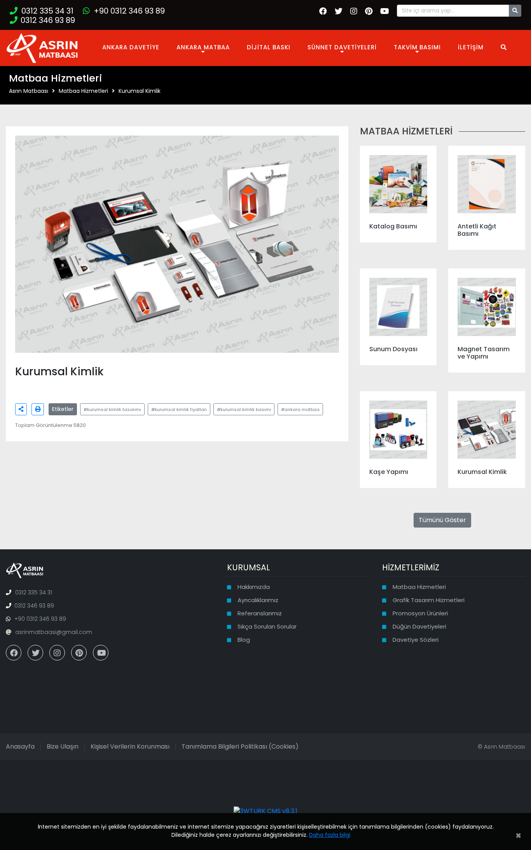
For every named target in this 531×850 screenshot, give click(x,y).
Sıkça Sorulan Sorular (267, 626)
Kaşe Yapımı (388, 471)
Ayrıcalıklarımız (258, 600)
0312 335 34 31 (47, 10)
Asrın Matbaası (28, 91)
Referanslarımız (260, 613)
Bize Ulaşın (63, 746)
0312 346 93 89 (48, 20)
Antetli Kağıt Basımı (477, 230)
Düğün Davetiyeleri (419, 626)
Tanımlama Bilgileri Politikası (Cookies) (240, 746)
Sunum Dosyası (393, 349)
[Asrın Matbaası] (42, 47)
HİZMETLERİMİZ (410, 567)
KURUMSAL (248, 567)
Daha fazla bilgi (329, 835)
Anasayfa (20, 746)
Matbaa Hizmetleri (83, 91)
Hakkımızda (254, 587)
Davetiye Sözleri (415, 640)
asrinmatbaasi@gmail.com (53, 632)
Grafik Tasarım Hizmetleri (429, 600)
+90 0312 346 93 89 (129, 10)
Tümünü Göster (442, 520)
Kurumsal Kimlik (140, 91)
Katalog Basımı (393, 226)
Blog (244, 640)
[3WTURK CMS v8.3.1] (265, 810)
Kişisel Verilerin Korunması (130, 746)
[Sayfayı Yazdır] (37, 409)
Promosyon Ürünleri (420, 613)
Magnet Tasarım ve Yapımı (484, 353)
